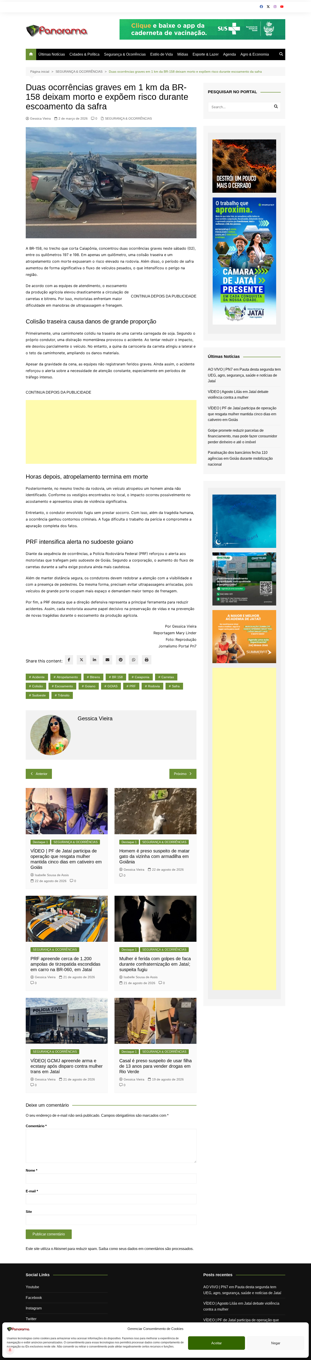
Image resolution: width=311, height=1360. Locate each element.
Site (29, 1212)
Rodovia (154, 686)
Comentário (36, 1126)
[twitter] (81, 660)
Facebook (34, 1298)
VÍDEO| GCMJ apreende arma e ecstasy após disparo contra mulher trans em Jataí (67, 1066)
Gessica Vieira (40, 118)
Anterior (41, 774)
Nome (31, 1170)
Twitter (31, 1319)
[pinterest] (120, 660)
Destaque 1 (40, 842)
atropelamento (67, 677)
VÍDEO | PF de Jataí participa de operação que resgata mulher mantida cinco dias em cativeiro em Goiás (242, 414)
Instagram (34, 1308)
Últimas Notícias (51, 54)
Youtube (32, 1287)
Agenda (229, 54)
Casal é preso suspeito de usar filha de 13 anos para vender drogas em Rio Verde (155, 1066)
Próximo (180, 774)
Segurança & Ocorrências (125, 54)
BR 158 (117, 677)
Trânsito (63, 695)
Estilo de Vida (161, 54)
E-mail (32, 1191)
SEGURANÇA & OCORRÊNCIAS (128, 118)
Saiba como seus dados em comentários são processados (146, 1249)
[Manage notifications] (10, 1350)
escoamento (64, 686)
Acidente (38, 677)
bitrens (95, 677)
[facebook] (69, 660)
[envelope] (107, 660)
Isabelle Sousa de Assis (52, 875)
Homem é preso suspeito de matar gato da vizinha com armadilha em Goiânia (154, 856)
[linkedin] (94, 660)
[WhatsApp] (133, 660)
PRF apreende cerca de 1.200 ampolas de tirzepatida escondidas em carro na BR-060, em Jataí (65, 964)
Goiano (90, 686)
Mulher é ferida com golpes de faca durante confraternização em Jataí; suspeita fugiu (155, 964)
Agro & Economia (254, 54)
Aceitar (216, 1343)
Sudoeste (39, 695)
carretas (167, 677)
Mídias (182, 54)
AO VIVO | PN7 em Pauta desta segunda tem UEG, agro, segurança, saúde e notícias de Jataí (244, 375)
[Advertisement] (111, 432)
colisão (37, 686)
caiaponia (142, 677)
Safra (176, 686)
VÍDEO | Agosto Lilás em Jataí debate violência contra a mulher (238, 395)
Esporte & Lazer (206, 54)
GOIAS (112, 686)
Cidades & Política (84, 54)
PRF (133, 686)
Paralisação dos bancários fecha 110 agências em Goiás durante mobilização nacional (240, 458)
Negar (275, 1343)
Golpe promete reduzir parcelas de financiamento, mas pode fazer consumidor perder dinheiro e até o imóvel (242, 436)
